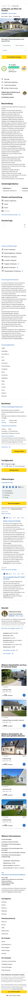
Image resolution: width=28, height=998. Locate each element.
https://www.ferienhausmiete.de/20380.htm (13, 874)
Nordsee (3, 902)
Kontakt (3, 953)
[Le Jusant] (14, 777)
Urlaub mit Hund (15, 860)
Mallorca (4, 908)
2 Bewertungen (12, 13)
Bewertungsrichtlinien (17, 508)
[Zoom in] (25, 225)
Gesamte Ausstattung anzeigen (9, 214)
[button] (22, 2)
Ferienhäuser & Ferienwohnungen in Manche (13, 852)
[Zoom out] (25, 227)
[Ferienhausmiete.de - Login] (19, 2)
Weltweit (4, 911)
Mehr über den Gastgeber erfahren (10, 628)
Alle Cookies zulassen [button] (14, 991)
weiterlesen (4, 447)
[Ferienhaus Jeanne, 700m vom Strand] (14, 746)
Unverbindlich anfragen (14, 57)
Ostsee (3, 905)
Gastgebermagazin (6, 964)
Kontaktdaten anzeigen (7, 97)
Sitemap (3, 914)
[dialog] (14, 985)
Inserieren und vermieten (8, 961)
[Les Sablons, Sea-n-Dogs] (14, 708)
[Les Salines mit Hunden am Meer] (14, 677)
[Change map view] (3, 225)
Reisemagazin (5, 947)
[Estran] (14, 807)
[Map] (14, 233)
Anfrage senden (19, 451)
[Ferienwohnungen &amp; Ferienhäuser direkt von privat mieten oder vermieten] (2, 2)
